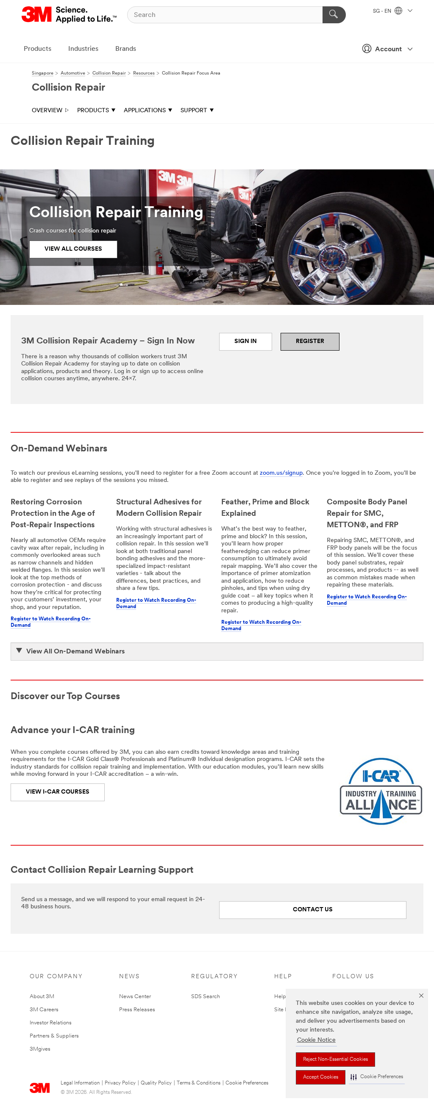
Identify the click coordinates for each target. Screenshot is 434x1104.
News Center (135, 996)
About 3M (42, 996)
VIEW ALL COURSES (73, 249)
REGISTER (310, 341)
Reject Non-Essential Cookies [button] (335, 1059)
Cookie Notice (316, 1040)
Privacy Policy (120, 1083)
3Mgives (40, 1049)
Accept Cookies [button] (320, 1077)
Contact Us (313, 910)
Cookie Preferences (246, 1083)
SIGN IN (245, 341)
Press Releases (137, 1010)
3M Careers (44, 1010)
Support (194, 111)
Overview (47, 111)
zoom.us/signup (281, 473)
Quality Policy (156, 1083)
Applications (145, 111)
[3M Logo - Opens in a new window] (70, 14)
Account (388, 49)
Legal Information (80, 1083)
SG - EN (382, 11)
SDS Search (205, 996)
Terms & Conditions (198, 1083)
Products (37, 49)
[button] (377, 1077)
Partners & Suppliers (54, 1036)
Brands (125, 49)
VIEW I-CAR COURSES (57, 792)
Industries (83, 49)
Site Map (285, 1010)
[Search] (334, 14)
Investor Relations (51, 1023)
